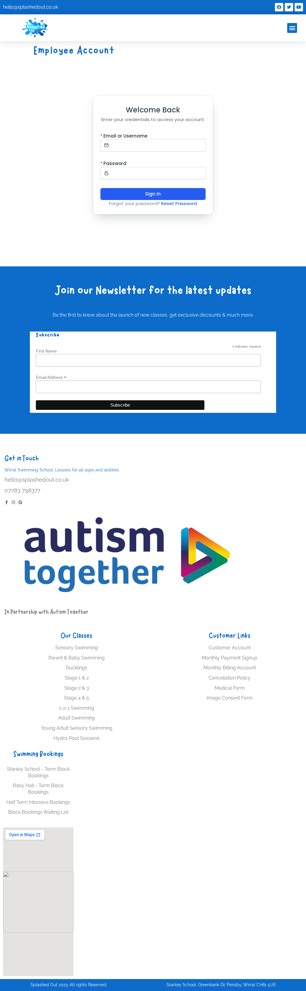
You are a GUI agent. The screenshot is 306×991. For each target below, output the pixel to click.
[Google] (20, 502)
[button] (292, 28)
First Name (46, 351)
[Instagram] (13, 502)
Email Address (51, 377)
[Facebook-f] (6, 502)
